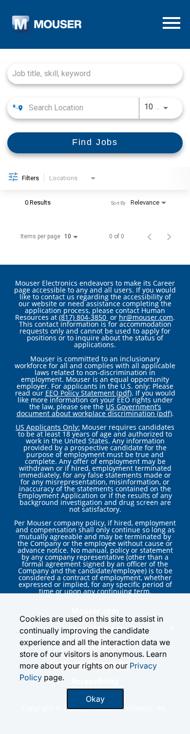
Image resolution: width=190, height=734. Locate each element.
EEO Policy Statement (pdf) (88, 393)
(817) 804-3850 (83, 317)
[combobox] (90, 73)
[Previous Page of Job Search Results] (149, 236)
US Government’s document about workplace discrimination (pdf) (94, 410)
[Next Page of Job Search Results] (169, 236)
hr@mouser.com (146, 317)
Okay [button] (95, 699)
